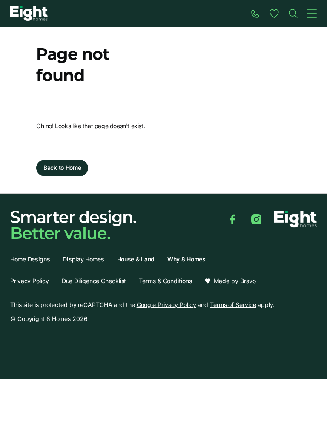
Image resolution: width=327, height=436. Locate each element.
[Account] (274, 14)
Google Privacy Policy (166, 304)
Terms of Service (233, 304)
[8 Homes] (29, 13)
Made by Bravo (235, 281)
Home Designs (30, 259)
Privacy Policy (29, 280)
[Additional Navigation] (312, 14)
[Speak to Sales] (255, 14)
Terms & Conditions (165, 280)
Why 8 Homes (186, 259)
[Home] (293, 14)
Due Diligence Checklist (94, 280)
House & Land (136, 259)
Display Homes (83, 259)
